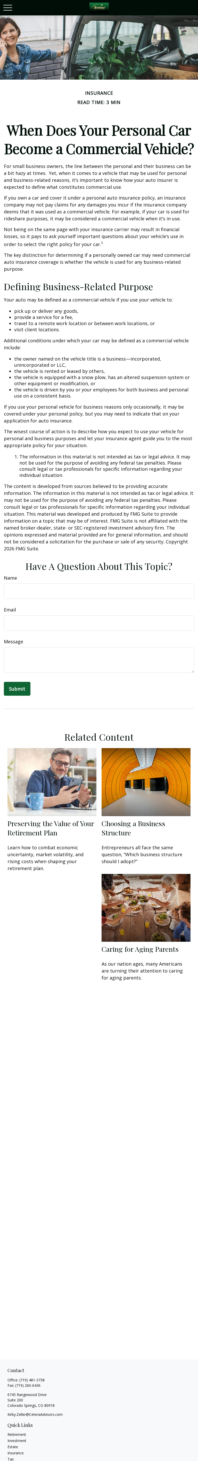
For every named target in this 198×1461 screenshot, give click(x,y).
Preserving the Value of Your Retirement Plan (50, 828)
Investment (16, 1440)
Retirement (16, 1434)
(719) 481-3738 (32, 1380)
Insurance (15, 1452)
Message (13, 641)
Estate (12, 1446)
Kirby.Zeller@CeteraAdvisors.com (35, 1414)
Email (10, 610)
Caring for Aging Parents (140, 949)
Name (10, 578)
